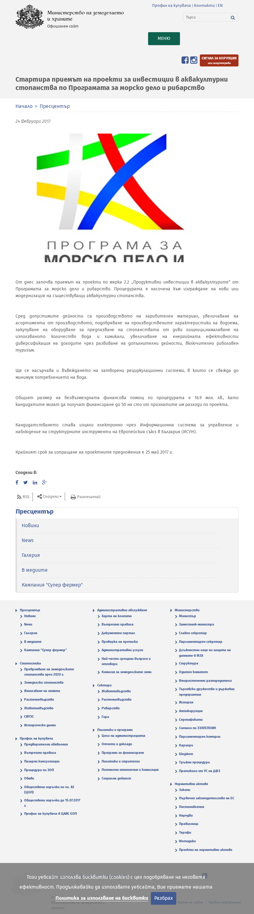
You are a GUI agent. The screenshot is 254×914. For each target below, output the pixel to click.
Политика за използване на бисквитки (101, 898)
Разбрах (163, 898)
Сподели (51, 496)
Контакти (204, 5)
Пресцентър (55, 106)
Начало (24, 106)
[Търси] (233, 17)
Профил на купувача (171, 5)
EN (220, 5)
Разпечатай (88, 496)
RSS (26, 496)
